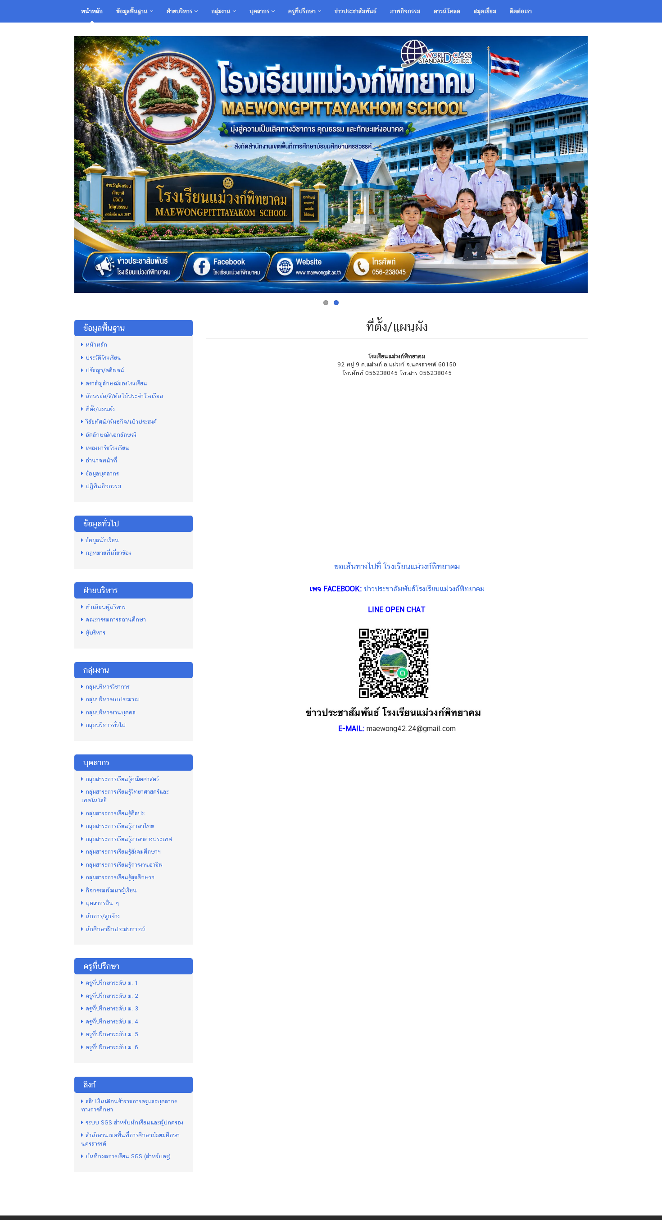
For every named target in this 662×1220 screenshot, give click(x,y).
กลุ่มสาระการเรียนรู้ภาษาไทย (120, 825)
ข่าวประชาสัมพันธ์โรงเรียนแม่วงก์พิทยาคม (424, 589)
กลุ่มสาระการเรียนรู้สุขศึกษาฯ (120, 877)
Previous (65, 162)
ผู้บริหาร (95, 632)
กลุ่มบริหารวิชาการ (108, 686)
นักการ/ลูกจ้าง (103, 916)
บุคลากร (260, 11)
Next (597, 162)
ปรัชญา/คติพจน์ (105, 370)
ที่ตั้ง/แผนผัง (100, 409)
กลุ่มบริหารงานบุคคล (111, 712)
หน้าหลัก (92, 11)
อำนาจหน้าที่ (101, 460)
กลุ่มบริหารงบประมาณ (112, 699)
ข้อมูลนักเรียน (102, 540)
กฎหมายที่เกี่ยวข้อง (108, 552)
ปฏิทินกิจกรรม (103, 486)
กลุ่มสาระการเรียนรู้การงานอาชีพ (124, 864)
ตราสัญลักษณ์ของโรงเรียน (116, 383)
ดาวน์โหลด (447, 11)
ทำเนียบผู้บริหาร (106, 606)
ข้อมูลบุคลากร (102, 473)
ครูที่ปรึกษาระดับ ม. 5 (112, 1034)
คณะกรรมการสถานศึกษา (116, 619)
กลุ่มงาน (221, 11)
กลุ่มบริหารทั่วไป (106, 725)
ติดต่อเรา (521, 11)
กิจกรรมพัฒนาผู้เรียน (111, 890)
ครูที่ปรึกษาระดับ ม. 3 (112, 1008)
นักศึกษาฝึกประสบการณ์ (115, 929)
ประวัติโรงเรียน (103, 357)
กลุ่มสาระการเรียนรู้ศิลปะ (115, 813)
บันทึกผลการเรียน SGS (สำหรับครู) (128, 1156)
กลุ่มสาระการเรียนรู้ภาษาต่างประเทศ (129, 839)
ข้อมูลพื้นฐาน (133, 11)
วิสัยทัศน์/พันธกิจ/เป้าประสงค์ (121, 421)
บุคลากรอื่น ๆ (102, 903)
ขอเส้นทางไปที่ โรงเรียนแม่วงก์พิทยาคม (397, 566)
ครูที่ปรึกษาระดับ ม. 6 (112, 1047)
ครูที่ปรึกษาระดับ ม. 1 (112, 982)
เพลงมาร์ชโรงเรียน (107, 447)
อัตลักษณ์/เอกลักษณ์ (111, 434)
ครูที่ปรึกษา (302, 11)
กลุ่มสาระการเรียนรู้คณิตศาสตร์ (122, 779)
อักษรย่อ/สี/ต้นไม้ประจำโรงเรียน (124, 396)
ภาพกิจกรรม (405, 11)
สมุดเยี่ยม (485, 11)
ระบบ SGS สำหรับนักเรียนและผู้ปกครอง (134, 1122)
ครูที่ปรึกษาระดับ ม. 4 (112, 1021)
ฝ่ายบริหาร (180, 11)
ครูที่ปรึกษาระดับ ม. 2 (112, 995)
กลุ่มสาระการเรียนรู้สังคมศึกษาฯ (123, 851)
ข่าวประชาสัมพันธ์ (355, 11)
